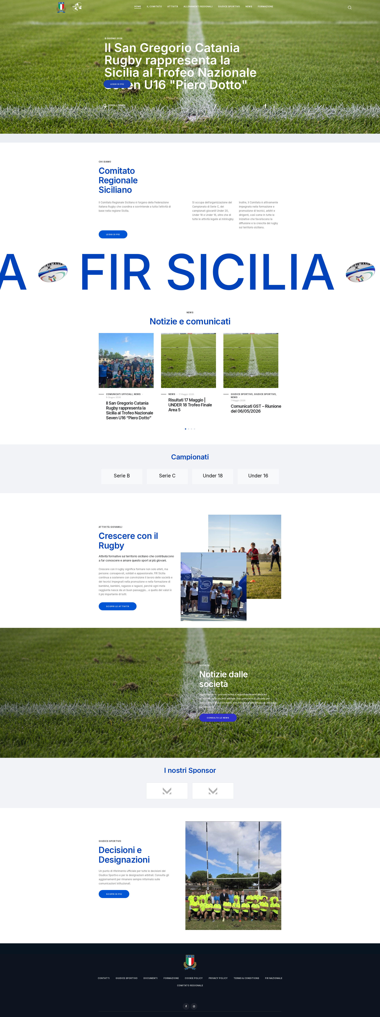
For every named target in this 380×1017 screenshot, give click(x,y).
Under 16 (258, 476)
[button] (185, 429)
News (107, 394)
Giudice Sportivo (200, 394)
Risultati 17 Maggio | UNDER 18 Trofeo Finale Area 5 (125, 405)
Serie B (122, 476)
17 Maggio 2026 (121, 394)
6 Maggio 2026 (235, 397)
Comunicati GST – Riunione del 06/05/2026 (191, 409)
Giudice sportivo (177, 394)
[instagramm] (194, 1006)
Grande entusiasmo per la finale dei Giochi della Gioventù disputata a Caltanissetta (252, 410)
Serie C (167, 476)
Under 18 (213, 476)
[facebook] (186, 1006)
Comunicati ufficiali (241, 394)
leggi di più (117, 84)
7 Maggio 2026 (173, 400)
